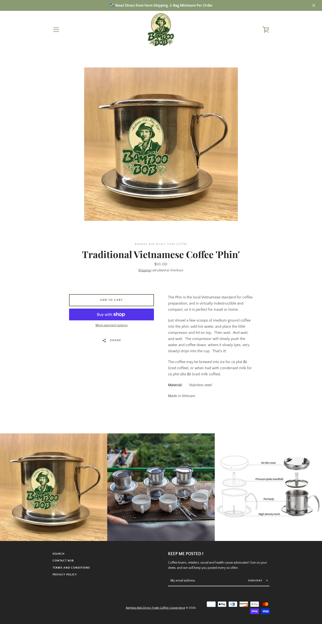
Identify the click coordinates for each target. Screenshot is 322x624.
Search (59, 553)
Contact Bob (63, 560)
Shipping (144, 270)
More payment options (111, 325)
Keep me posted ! (185, 554)
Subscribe (255, 580)
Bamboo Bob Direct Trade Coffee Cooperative (155, 607)
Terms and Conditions (71, 567)
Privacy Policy (65, 574)
